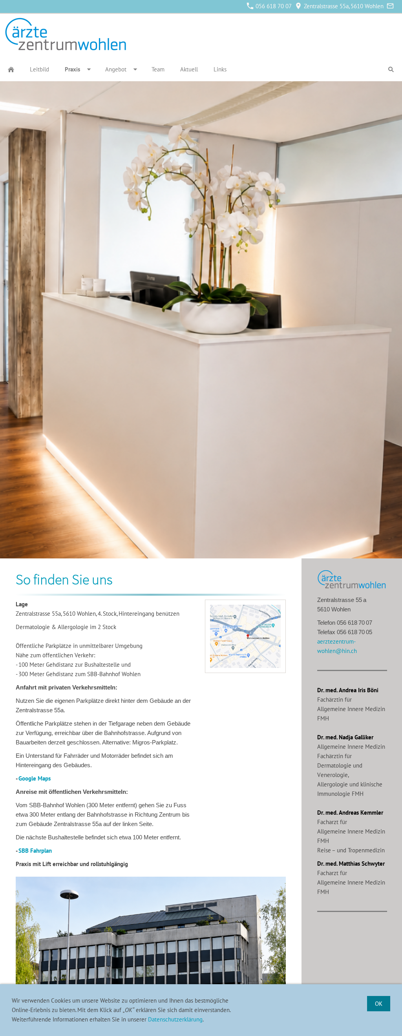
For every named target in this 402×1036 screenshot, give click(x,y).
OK (378, 1003)
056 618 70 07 (273, 6)
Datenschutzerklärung (175, 1019)
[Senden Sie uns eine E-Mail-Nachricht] (390, 6)
